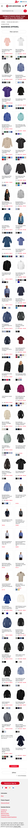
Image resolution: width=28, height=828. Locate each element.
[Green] (7, 438)
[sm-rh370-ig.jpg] (7, 534)
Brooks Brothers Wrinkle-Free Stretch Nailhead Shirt (7, 126)
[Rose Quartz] (7, 42)
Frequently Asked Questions (9, 817)
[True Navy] (21, 291)
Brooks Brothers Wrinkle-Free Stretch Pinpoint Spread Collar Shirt (7, 497)
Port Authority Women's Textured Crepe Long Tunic (6, 656)
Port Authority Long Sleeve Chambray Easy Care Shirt (20, 679)
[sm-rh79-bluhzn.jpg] (7, 556)
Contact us (4, 810)
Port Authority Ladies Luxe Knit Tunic (21, 99)
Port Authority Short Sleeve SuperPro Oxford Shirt (20, 250)
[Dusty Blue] (21, 218)
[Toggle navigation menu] (2, 6)
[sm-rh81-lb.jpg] (21, 556)
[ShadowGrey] (21, 195)
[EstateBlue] (21, 671)
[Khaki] (21, 577)
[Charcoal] (7, 169)
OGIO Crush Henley (6, 249)
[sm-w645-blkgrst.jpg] (21, 513)
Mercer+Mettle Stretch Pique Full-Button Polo (20, 50)
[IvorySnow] (21, 599)
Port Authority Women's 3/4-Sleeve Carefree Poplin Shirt (7, 607)
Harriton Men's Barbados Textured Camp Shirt (20, 585)
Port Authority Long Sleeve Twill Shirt (20, 703)
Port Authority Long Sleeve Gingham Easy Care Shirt (21, 126)
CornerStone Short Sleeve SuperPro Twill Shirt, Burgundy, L (7, 585)
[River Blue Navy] (7, 341)
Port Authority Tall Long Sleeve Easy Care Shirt (6, 151)
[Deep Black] (21, 623)
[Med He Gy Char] (7, 68)
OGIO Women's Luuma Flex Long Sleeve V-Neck (21, 607)
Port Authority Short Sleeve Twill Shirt (20, 472)
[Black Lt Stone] (21, 143)
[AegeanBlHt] (7, 218)
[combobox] (14, 11)
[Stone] (7, 143)
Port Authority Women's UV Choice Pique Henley (20, 300)
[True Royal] (7, 599)
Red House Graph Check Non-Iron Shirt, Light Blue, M (21, 564)
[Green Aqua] (21, 117)
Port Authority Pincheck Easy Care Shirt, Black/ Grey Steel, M (20, 521)
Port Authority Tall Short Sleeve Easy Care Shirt (6, 100)
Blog (2, 796)
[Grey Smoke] (21, 317)
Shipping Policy (5, 815)
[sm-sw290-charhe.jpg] (21, 488)
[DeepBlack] (21, 92)
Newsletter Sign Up (10, 783)
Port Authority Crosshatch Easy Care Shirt (7, 325)
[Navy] (21, 242)
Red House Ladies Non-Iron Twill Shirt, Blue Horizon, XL (7, 564)
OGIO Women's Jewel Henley (7, 397)
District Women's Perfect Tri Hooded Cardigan (6, 472)
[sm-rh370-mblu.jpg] (21, 534)
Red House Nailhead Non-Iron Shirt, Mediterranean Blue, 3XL (21, 543)
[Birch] (7, 415)
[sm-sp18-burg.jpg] (7, 577)
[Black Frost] (7, 464)
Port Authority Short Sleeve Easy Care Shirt (20, 151)
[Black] (7, 195)
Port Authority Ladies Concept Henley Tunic (21, 374)
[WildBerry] (21, 389)
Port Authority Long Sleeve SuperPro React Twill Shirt (20, 397)
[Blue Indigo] (7, 242)
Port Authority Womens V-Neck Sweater (6, 227)
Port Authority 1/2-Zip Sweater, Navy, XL (7, 520)
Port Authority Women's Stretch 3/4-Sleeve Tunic (7, 203)
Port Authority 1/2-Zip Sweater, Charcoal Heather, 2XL (21, 496)
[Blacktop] (7, 389)
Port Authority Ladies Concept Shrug (21, 749)
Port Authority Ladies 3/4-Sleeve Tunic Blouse (7, 50)
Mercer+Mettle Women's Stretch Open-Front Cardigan (7, 679)
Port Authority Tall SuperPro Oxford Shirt (6, 726)
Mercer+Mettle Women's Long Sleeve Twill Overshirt (21, 726)
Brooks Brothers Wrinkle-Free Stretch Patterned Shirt (21, 203)
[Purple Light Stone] (7, 92)
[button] (23, 6)
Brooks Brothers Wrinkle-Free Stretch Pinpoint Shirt (21, 76)
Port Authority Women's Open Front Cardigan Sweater (20, 423)
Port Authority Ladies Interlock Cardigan (7, 76)
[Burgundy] (21, 341)
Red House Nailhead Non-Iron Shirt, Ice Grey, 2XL (7, 543)
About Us (3, 811)
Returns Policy (5, 813)
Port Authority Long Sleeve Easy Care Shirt (20, 177)
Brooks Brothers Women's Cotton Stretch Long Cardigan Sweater (20, 631)
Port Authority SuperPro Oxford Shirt (6, 447)
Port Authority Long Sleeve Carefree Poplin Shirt (20, 274)
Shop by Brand (5, 803)
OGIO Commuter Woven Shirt (6, 703)
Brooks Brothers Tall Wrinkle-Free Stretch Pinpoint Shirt (7, 300)
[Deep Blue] (7, 317)
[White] (21, 42)
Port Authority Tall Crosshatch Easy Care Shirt (7, 631)
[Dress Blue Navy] (21, 741)
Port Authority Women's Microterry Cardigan (7, 349)
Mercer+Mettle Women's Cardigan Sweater (6, 423)
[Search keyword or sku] (25, 11)
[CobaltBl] (21, 68)
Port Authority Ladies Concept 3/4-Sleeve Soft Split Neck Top (21, 447)
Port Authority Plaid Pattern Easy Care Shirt (6, 177)
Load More (14, 766)
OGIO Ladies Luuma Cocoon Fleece (20, 655)
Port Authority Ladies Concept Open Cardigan (21, 227)
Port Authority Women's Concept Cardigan (20, 325)
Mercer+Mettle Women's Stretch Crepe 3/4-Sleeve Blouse (6, 750)
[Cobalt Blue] (7, 117)
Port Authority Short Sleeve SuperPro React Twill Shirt (20, 349)
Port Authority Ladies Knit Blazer (7, 374)
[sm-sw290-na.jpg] (7, 513)
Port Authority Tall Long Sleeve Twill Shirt (6, 274)
